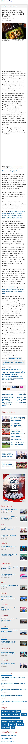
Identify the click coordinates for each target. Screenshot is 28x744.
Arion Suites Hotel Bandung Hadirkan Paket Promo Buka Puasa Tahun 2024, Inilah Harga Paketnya (12, 378)
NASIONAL (4, 721)
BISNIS (19, 711)
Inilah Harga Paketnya (15, 358)
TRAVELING (20, 724)
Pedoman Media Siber (6, 738)
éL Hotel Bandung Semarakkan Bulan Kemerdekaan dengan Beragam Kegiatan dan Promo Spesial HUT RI (17, 427)
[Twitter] (17, 387)
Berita (13, 711)
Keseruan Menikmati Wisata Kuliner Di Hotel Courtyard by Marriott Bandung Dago (13, 362)
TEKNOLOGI (12, 724)
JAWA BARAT (15, 718)
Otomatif (19, 721)
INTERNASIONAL (6, 718)
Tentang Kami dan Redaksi (8, 741)
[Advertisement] (14, 56)
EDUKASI (4, 714)
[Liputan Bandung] (7, 1)
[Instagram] (21, 387)
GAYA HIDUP (16, 714)
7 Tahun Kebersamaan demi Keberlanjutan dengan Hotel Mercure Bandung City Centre (12, 169)
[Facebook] (14, 387)
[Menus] (26, 1)
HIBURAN (24, 714)
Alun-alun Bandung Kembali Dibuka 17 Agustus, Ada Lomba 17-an (18, 444)
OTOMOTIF (4, 724)
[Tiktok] (4, 389)
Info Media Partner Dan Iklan (8, 735)
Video (13, 727)
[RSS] (8, 389)
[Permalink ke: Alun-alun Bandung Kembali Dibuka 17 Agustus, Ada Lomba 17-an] (6, 445)
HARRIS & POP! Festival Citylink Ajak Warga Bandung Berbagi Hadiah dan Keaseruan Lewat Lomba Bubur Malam (17, 433)
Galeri (9, 714)
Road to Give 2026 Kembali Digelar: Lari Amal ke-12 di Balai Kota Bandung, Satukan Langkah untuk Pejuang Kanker (18, 420)
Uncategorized (6, 727)
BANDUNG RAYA (6, 711)
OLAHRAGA (12, 721)
